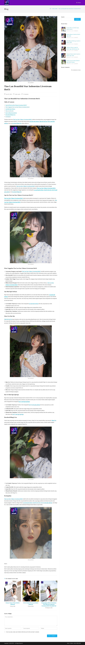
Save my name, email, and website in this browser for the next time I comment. (22, 631)
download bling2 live (17, 123)
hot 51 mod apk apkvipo (24, 401)
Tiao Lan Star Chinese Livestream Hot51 (22, 119)
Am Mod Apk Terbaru (10, 109)
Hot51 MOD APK (77, 643)
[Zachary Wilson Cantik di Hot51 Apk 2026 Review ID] (63, 49)
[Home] (50, 8)
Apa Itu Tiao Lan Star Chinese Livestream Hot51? (16, 105)
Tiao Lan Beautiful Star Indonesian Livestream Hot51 (70, 8)
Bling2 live (54, 420)
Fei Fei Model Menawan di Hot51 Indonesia (30, 603)
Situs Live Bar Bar (9, 110)
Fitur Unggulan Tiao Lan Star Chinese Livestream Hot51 (17, 107)
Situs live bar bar (8, 319)
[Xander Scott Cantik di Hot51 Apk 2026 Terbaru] (63, 62)
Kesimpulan (8, 116)
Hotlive (71, 643)
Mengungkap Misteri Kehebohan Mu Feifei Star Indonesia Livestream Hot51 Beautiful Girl (48, 604)
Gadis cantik (17, 94)
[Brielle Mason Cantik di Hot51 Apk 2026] (63, 35)
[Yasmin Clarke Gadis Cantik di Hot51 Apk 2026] (63, 55)
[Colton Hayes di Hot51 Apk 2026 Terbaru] (63, 29)
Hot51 (68, 643)
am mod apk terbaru (34, 121)
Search (62, 17)
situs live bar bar (43, 121)
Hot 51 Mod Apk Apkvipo (11, 112)
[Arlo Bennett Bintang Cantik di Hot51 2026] (63, 42)
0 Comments (25, 94)
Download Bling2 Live (10, 114)
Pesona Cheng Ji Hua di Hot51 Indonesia (13, 603)
